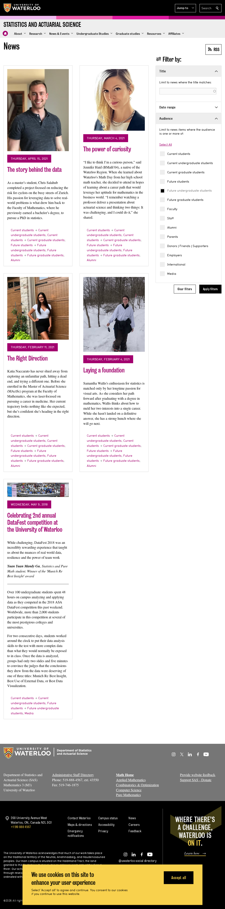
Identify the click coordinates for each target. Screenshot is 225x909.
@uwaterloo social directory (137, 861)
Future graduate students (185, 200)
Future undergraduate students (189, 190)
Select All (165, 144)
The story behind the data (34, 169)
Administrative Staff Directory (73, 774)
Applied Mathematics (131, 779)
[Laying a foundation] (114, 314)
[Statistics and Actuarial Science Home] (5, 33)
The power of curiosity (107, 149)
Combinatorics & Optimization (137, 785)
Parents (172, 236)
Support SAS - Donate (195, 779)
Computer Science (129, 790)
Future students (178, 181)
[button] (185, 8)
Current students (178, 154)
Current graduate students (186, 172)
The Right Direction (27, 358)
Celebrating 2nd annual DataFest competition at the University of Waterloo (34, 522)
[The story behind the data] (38, 110)
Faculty (172, 209)
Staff (170, 218)
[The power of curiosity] (114, 100)
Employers (174, 255)
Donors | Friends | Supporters (187, 246)
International (176, 264)
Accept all (178, 877)
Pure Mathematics (128, 794)
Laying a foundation (104, 370)
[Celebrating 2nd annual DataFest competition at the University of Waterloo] (38, 490)
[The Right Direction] (38, 308)
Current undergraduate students (190, 163)
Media (171, 273)
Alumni (172, 227)
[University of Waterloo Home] (22, 8)
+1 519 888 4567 (21, 827)
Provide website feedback (197, 774)
